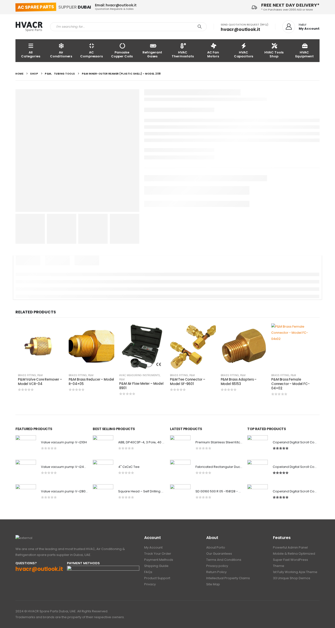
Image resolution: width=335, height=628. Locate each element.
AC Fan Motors (213, 54)
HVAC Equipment (304, 54)
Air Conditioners (61, 54)
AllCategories (30, 54)
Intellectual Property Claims (228, 578)
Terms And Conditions (223, 559)
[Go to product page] (41, 346)
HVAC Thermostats (183, 54)
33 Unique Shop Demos (291, 578)
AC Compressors (91, 54)
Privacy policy (217, 566)
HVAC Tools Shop (274, 54)
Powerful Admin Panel (290, 547)
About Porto (215, 547)
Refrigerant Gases (152, 54)
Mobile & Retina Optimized (294, 553)
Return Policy (216, 572)
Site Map (213, 584)
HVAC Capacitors (243, 54)
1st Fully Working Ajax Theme (295, 572)
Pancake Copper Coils (122, 54)
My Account (153, 547)
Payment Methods (158, 559)
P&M (40, 375)
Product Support (157, 578)
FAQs (148, 572)
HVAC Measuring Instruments (139, 375)
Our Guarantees (219, 553)
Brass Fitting (27, 375)
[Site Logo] (29, 26)
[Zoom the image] (23, 538)
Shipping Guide (156, 566)
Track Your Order (157, 553)
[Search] (199, 27)
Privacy (150, 584)
